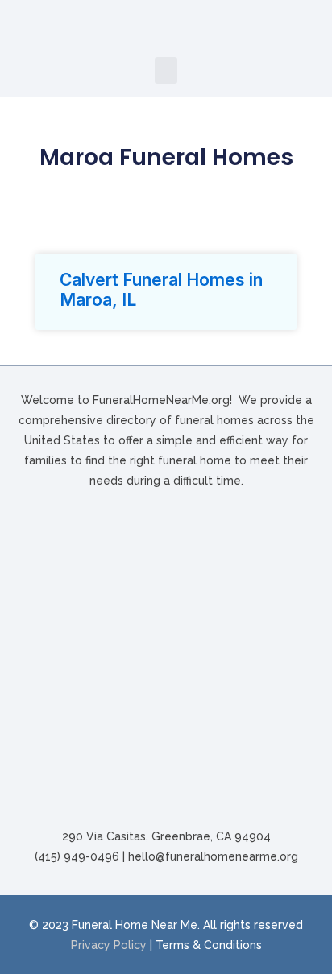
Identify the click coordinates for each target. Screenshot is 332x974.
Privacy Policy (109, 945)
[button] (166, 70)
